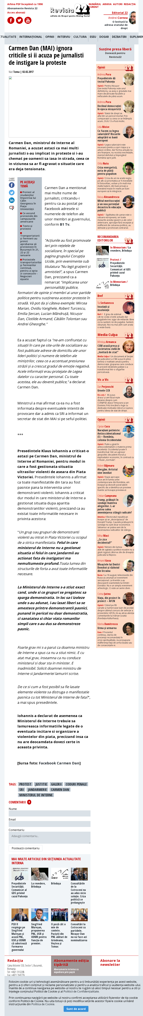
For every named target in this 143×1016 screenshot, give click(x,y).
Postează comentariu (25, 848)
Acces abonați (16, 12)
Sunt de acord (76, 1009)
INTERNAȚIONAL (30, 37)
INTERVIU (63, 37)
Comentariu (16, 830)
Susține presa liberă (115, 53)
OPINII (49, 37)
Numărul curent (95, 5)
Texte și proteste (26, 227)
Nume (13, 809)
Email (12, 819)
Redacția (130, 4)
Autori (117, 4)
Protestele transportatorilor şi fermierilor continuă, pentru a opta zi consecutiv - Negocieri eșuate (31, 269)
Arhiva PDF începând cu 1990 (25, 4)
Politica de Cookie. (43, 1004)
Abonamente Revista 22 (22, 8)
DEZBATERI (119, 37)
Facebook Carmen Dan (59, 763)
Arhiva (107, 4)
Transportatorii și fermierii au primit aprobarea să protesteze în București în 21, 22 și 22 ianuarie (30, 245)
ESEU (93, 37)
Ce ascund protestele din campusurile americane (28, 217)
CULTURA (80, 37)
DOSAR (104, 37)
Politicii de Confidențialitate (81, 991)
